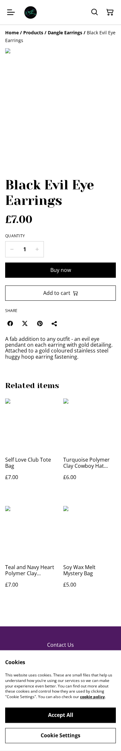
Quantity (15, 236)
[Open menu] (11, 12)
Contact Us (60, 644)
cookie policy (92, 697)
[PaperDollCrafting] (30, 12)
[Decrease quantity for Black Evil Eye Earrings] (11, 249)
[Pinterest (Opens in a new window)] (40, 323)
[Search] (94, 12)
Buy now (60, 270)
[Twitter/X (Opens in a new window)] (25, 323)
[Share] (54, 323)
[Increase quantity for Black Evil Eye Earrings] (37, 249)
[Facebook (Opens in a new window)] (10, 323)
